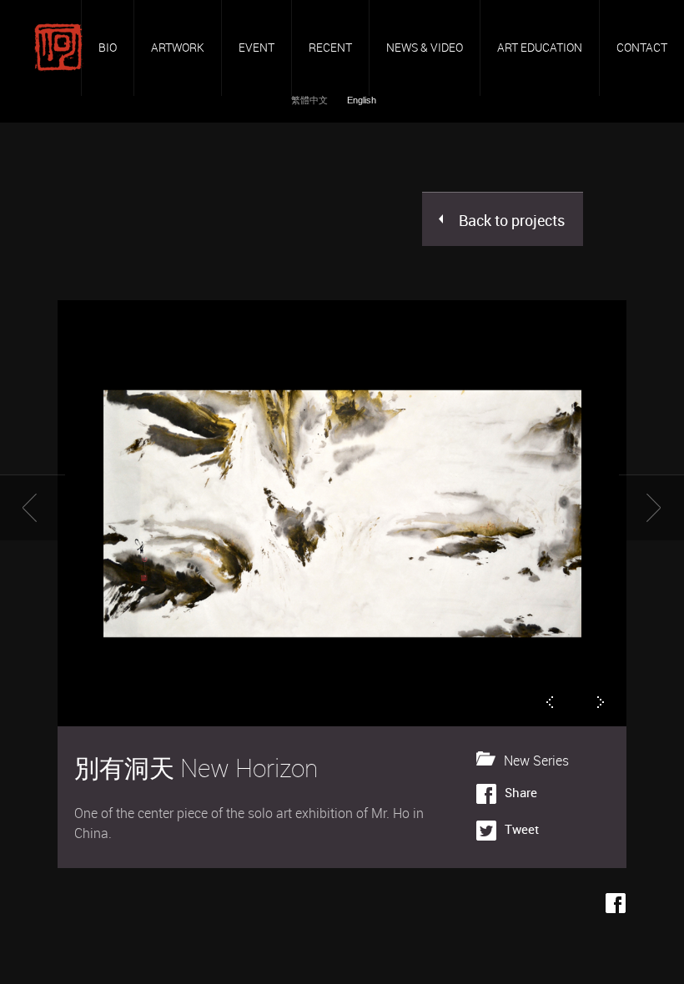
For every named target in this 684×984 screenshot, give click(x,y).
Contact (641, 47)
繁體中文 (310, 100)
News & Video (424, 47)
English (361, 100)
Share (521, 792)
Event (256, 47)
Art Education (539, 47)
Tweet (522, 829)
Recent (330, 47)
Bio (107, 47)
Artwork (177, 47)
